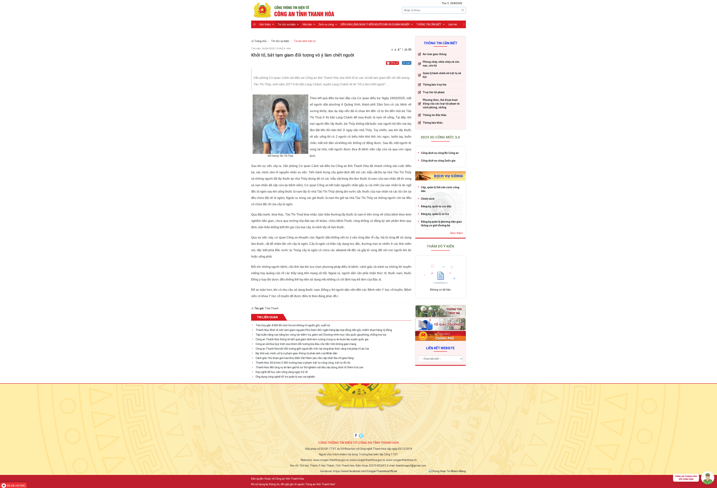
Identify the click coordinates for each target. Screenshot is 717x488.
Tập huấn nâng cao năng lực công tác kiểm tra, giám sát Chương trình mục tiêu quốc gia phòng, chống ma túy (321, 334)
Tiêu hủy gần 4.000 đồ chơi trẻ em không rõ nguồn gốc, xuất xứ (293, 325)
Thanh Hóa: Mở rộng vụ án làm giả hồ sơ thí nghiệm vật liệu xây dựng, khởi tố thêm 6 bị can (309, 367)
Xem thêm (456, 233)
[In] (406, 49)
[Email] (409, 49)
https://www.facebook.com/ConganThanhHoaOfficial (365, 471)
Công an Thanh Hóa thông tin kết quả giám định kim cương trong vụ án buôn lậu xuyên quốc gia (312, 339)
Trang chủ (260, 41)
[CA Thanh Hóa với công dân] (693, 478)
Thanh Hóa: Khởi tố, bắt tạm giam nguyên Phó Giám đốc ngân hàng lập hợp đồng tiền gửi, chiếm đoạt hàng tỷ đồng (324, 330)
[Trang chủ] (254, 24)
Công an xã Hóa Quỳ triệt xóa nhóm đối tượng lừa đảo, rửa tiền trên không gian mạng (306, 344)
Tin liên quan (267, 317)
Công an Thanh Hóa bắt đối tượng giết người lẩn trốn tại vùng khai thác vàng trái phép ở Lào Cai (312, 348)
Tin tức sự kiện (280, 41)
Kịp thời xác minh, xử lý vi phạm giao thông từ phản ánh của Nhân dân (296, 353)
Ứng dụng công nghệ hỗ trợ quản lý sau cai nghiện (285, 376)
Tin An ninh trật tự (305, 41)
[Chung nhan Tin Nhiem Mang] (447, 471)
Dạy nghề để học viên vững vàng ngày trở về (282, 372)
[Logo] (295, 9)
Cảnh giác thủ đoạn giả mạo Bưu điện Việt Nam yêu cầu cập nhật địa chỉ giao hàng (305, 358)
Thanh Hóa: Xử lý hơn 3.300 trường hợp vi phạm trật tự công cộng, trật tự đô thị (303, 362)
